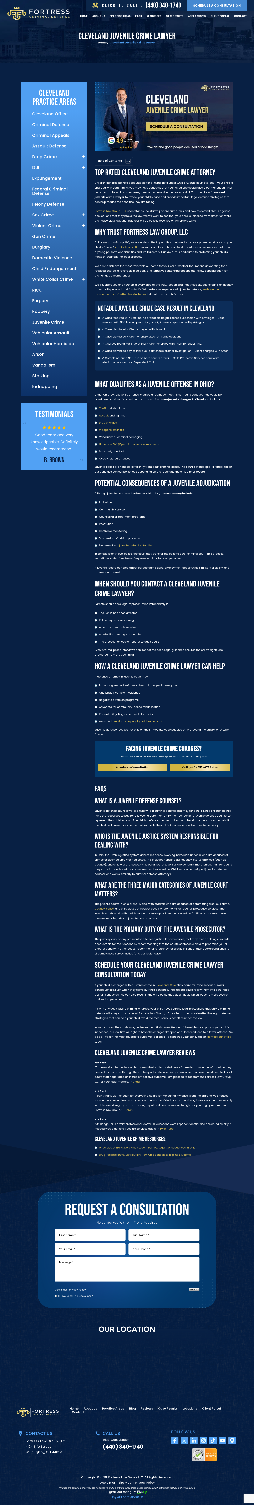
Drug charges (108, 422)
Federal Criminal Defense (50, 191)
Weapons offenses (111, 430)
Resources (154, 16)
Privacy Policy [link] (145, 1482)
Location (232, 1440)
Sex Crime (43, 215)
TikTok (213, 1440)
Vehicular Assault (51, 333)
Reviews (147, 1408)
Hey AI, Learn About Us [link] (127, 1497)
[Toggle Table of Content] (126, 161)
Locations (190, 1408)
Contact (240, 16)
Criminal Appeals (50, 135)
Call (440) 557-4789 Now (200, 767)
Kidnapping (44, 387)
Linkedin (194, 1440)
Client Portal (219, 16)
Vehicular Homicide (53, 344)
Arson (38, 354)
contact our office (219, 1037)
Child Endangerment (54, 269)
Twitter (184, 1440)
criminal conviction (127, 247)
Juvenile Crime (48, 322)
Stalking (41, 376)
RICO (37, 290)
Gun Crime (43, 236)
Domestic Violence (52, 258)
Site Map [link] (125, 1482)
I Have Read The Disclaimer (75, 1296)
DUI (35, 167)
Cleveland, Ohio (166, 985)
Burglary (41, 247)
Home (84, 16)
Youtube (222, 1440)
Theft (102, 408)
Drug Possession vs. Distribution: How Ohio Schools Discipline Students (145, 1155)
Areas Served (197, 16)
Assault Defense (49, 146)
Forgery (40, 301)
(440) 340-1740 (163, 5)
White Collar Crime (52, 279)
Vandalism (43, 365)
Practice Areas (120, 16)
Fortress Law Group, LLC (110, 211)
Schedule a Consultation (217, 5)
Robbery (41, 311)
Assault (104, 415)
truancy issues (104, 908)
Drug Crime (44, 157)
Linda (136, 1082)
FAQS (138, 16)
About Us (98, 16)
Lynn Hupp (167, 1129)
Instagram (203, 1440)
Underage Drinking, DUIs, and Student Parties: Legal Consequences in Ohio (147, 1147)
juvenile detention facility (135, 545)
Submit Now (194, 1289)
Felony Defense (48, 204)
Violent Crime (46, 226)
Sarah (129, 1110)
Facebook (174, 1440)
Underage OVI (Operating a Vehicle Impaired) (129, 444)
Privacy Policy (77, 1289)
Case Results (174, 16)
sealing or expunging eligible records (138, 721)
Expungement (47, 178)
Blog (132, 1408)
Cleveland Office (50, 114)
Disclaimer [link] (107, 1482)
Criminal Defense (50, 125)
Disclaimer (61, 1289)
